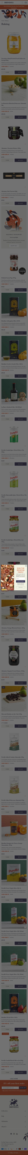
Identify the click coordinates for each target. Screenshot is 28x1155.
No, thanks (20, 587)
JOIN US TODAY (20, 581)
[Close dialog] (26, 566)
